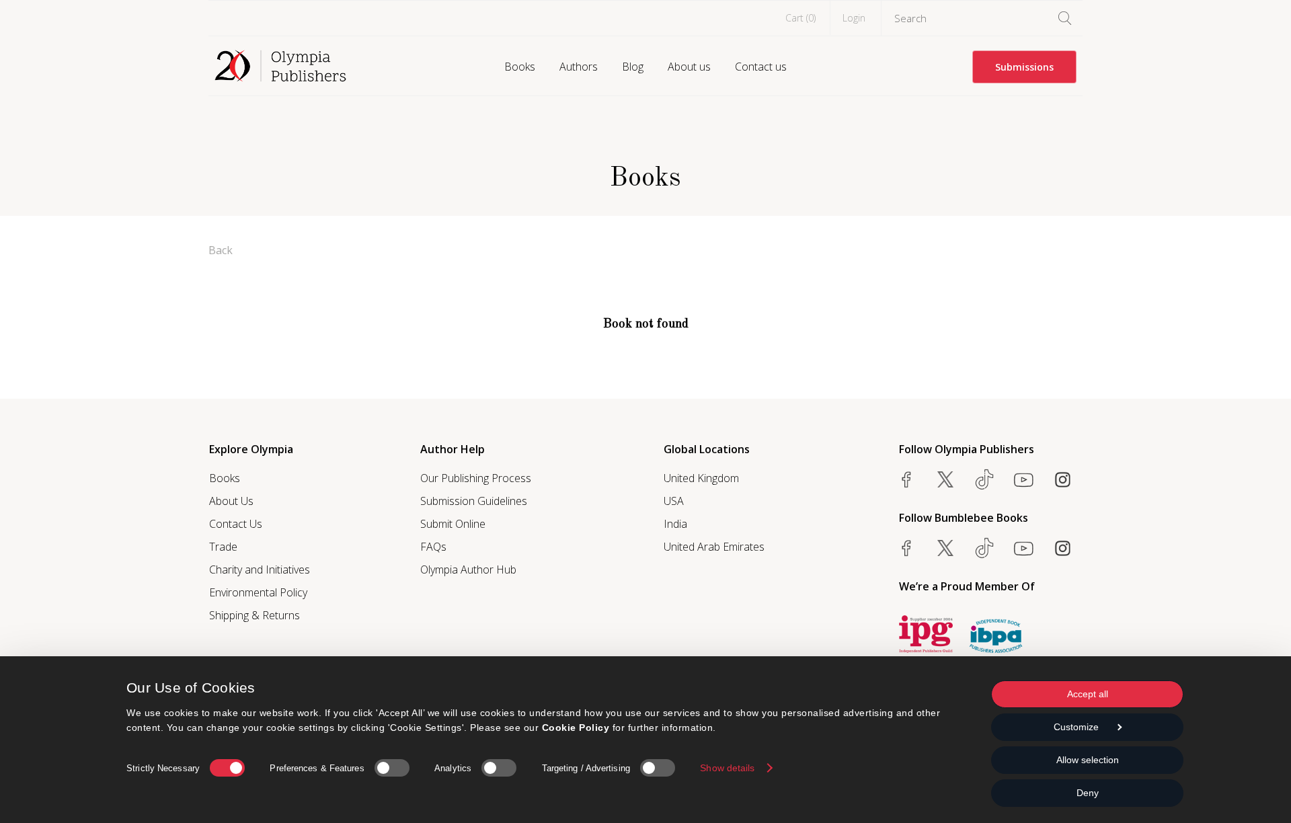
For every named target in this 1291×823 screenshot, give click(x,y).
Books (519, 66)
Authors (578, 66)
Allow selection (1087, 759)
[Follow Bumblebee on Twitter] (945, 548)
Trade (223, 546)
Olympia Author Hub (468, 569)
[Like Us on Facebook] (906, 479)
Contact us (761, 66)
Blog (632, 66)
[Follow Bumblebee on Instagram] (1062, 548)
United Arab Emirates (714, 546)
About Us (231, 501)
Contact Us (235, 523)
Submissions (1024, 67)
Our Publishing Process (475, 478)
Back (220, 250)
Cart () (800, 17)
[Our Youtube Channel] (1023, 479)
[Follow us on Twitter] (945, 479)
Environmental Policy (258, 592)
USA (674, 501)
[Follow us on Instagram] (1062, 479)
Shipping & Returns (254, 615)
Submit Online (452, 523)
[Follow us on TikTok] (984, 479)
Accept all (1087, 694)
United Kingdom (701, 478)
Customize (1076, 726)
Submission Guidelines (473, 501)
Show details (727, 767)
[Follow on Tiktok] (984, 548)
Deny (1088, 792)
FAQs (433, 546)
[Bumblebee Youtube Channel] (1023, 548)
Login (854, 17)
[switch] (392, 768)
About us (689, 66)
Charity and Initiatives (259, 569)
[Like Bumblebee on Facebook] (906, 548)
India (675, 523)
